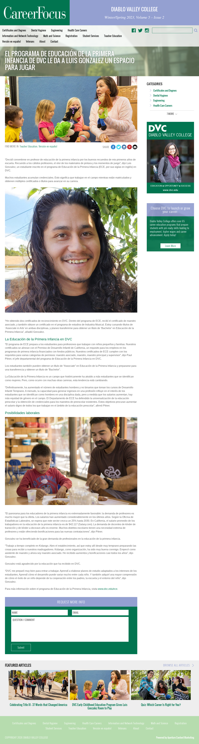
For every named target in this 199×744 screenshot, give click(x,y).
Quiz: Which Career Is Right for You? (161, 705)
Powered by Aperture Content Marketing (175, 737)
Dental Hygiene (38, 30)
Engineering (57, 30)
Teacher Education (113, 36)
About (42, 41)
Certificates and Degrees (14, 30)
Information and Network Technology (20, 36)
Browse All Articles (177, 665)
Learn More (170, 246)
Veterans (30, 41)
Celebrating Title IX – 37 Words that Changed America (38, 705)
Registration (72, 36)
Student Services (91, 36)
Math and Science (51, 36)
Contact (54, 41)
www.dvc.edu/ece (107, 589)
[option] (38, 688)
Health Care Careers (77, 30)
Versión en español (11, 41)
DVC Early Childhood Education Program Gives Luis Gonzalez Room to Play (99, 706)
